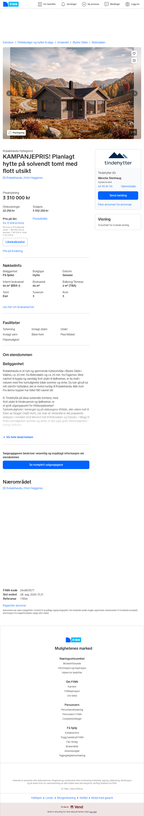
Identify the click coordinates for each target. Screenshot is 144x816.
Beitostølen (98, 42)
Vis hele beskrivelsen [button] (19, 437)
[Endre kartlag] (134, 551)
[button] (134, 53)
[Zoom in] (134, 562)
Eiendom (8, 42)
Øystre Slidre (80, 42)
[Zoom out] (134, 570)
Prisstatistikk (40, 218)
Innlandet (63, 42)
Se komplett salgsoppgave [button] (46, 464)
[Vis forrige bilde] (9, 93)
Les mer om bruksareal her (18, 307)
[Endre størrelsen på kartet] (134, 498)
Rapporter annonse (14, 605)
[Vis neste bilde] (135, 93)
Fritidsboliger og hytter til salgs (35, 42)
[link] (23, 178)
